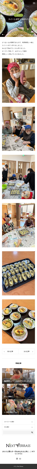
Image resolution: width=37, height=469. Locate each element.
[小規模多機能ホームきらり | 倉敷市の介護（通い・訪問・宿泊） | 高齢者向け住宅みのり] (8, 3)
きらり (18, 15)
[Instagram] (17, 459)
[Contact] (20, 459)
